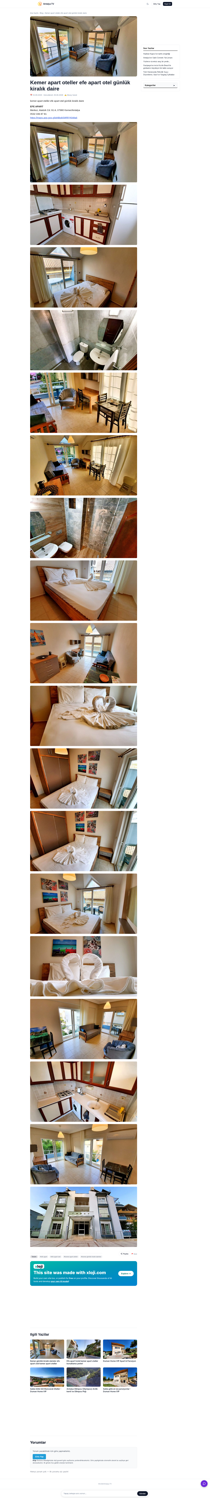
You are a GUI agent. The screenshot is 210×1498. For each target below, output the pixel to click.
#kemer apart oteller (71, 1257)
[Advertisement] (83, 1306)
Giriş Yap (156, 4)
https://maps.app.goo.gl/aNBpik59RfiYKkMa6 (53, 117)
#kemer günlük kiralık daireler (91, 1257)
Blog (41, 13)
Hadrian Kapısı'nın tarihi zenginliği (156, 54)
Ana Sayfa (34, 13)
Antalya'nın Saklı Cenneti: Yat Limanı (157, 58)
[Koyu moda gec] (148, 4)
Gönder (142, 1494)
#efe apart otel (56, 1257)
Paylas (125, 1254)
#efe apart (43, 1257)
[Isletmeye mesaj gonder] (204, 1483)
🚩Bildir (134, 1254)
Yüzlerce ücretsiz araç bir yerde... (156, 61)
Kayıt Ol (167, 4)
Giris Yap (39, 1456)
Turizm (34, 1257)
